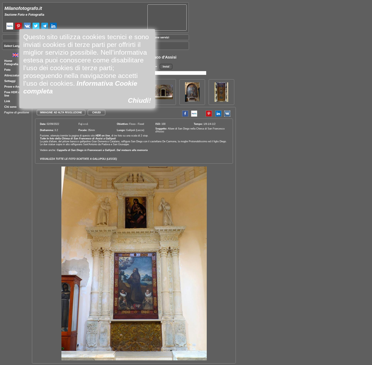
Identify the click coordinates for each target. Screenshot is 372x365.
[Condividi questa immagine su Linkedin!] (217, 115)
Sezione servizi (159, 37)
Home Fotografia (11, 62)
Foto (7, 69)
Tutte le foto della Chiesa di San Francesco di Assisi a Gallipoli (78, 138)
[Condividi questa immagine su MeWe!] (194, 115)
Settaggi (10, 81)
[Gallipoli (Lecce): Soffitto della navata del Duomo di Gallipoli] (221, 100)
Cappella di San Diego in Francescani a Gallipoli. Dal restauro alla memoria (102, 150)
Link (7, 101)
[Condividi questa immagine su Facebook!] (184, 115)
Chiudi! (139, 100)
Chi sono (10, 106)
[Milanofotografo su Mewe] (10, 29)
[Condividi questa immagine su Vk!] (227, 115)
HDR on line (103, 135)
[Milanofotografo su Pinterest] (18, 29)
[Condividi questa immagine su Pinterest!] (206, 115)
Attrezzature (12, 75)
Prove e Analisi (14, 86)
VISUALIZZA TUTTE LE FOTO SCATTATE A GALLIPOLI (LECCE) (78, 158)
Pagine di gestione (16, 112)
